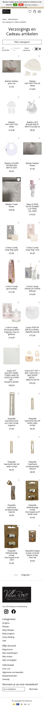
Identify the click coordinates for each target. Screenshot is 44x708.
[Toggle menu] (39, 11)
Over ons (6, 668)
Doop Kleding (8, 637)
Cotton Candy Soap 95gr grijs (11, 248)
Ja (15, 5)
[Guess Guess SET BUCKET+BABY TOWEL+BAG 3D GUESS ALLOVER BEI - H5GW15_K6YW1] (11, 356)
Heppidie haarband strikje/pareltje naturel (32, 465)
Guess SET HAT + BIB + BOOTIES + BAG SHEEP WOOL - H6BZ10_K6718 (32, 375)
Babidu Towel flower (12, 205)
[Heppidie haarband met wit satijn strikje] (11, 447)
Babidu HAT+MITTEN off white (32, 83)
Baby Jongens (8, 633)
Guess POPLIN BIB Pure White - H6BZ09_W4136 (32, 329)
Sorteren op (16, 49)
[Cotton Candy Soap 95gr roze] (32, 233)
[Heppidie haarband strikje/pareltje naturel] (32, 447)
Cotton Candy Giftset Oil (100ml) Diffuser (32, 288)
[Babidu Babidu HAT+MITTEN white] (11, 107)
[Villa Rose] (6, 11)
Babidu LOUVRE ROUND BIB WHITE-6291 (12, 165)
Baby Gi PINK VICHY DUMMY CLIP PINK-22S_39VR (32, 207)
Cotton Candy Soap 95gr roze (32, 248)
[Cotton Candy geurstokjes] (11, 271)
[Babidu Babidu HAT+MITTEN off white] (32, 66)
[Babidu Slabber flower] (32, 148)
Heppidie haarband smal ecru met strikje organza (11, 422)
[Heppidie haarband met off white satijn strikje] (32, 403)
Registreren (7, 649)
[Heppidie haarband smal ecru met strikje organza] (11, 403)
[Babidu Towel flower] (11, 189)
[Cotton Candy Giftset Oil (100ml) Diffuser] (32, 271)
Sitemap (6, 679)
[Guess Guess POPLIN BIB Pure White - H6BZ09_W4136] (32, 312)
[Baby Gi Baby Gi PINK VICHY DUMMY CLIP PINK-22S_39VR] (32, 189)
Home (4, 19)
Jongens (6, 623)
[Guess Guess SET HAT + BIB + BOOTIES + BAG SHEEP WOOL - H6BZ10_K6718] (32, 356)
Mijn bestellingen (10, 653)
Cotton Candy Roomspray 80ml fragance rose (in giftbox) (11, 331)
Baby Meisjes (13, 19)
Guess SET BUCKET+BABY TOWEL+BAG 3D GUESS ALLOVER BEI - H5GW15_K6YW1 (11, 376)
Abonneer (33, 689)
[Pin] (17, 704)
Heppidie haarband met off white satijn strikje (32, 422)
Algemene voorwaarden (12, 672)
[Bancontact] (29, 704)
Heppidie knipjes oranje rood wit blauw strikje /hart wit (32, 554)
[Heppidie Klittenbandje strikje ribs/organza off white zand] (32, 490)
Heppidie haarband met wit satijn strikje (11, 464)
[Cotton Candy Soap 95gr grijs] (11, 233)
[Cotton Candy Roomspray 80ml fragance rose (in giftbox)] (11, 312)
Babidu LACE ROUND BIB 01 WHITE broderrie (32, 124)
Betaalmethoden (9, 675)
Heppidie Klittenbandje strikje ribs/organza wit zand (11, 555)
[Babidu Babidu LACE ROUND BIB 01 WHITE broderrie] (32, 107)
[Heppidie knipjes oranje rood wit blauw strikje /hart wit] (32, 536)
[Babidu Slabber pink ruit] (11, 66)
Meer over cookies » (31, 5)
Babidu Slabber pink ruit (11, 82)
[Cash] (21, 704)
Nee (21, 5)
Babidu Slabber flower (32, 164)
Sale (4, 640)
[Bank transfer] (25, 704)
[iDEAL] (14, 704)
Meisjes (5, 626)
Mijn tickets (7, 656)
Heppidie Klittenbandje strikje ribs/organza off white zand (32, 509)
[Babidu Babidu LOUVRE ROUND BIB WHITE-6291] (11, 148)
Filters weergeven (22, 42)
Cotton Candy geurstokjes (12, 287)
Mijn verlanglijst (9, 660)
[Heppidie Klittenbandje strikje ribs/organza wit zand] (11, 536)
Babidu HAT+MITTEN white (11, 124)
